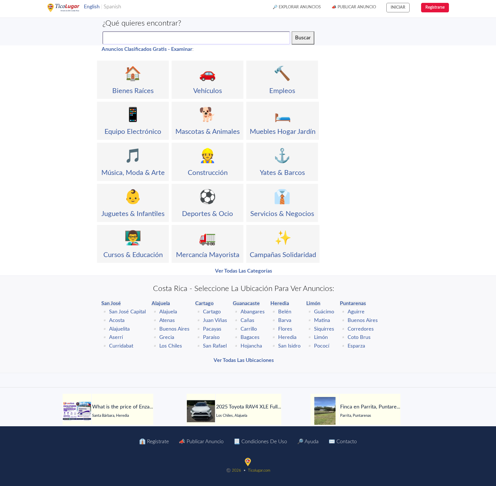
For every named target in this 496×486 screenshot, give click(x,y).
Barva (284, 320)
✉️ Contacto (343, 441)
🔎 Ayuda (308, 441)
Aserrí (116, 337)
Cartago (212, 312)
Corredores (361, 329)
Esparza (356, 346)
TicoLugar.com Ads (69, 8)
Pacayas (212, 329)
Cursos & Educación (133, 255)
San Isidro (289, 346)
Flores (285, 329)
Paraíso (211, 337)
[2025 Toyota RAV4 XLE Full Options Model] (201, 411)
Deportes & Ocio (207, 214)
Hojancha (251, 346)
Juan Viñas (215, 320)
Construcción (208, 172)
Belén (284, 312)
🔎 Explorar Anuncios (297, 7)
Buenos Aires (174, 329)
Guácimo (324, 312)
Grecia (166, 337)
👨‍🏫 (133, 238)
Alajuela (168, 312)
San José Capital (127, 312)
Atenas (167, 320)
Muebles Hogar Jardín (282, 131)
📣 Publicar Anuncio (354, 7)
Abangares (253, 312)
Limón (321, 337)
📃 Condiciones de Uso (260, 441)
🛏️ (282, 115)
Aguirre (356, 312)
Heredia (287, 337)
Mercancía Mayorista (207, 255)
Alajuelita (119, 329)
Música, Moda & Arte (133, 172)
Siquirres (324, 329)
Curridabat (121, 346)
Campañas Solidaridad (283, 255)
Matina (322, 320)
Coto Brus (359, 337)
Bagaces (250, 337)
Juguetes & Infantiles (132, 214)
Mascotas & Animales (207, 131)
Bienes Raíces (133, 91)
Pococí (321, 346)
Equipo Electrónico (132, 131)
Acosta (117, 320)
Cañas (247, 320)
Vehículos (207, 91)
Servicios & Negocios (282, 214)
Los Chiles (170, 346)
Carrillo (249, 329)
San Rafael (215, 346)
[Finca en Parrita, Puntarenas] (325, 411)
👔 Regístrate (154, 441)
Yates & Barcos (282, 172)
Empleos (282, 91)
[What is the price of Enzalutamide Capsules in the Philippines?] (77, 411)
